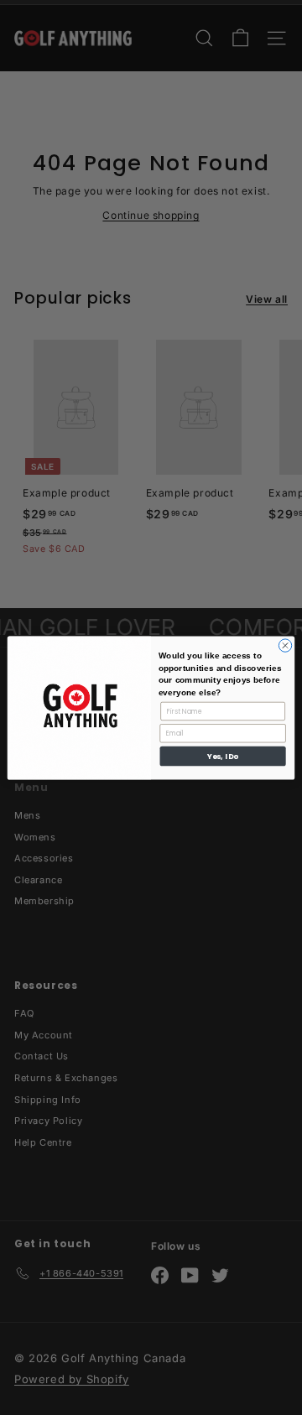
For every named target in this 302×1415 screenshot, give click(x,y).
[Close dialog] (285, 644)
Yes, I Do (222, 756)
